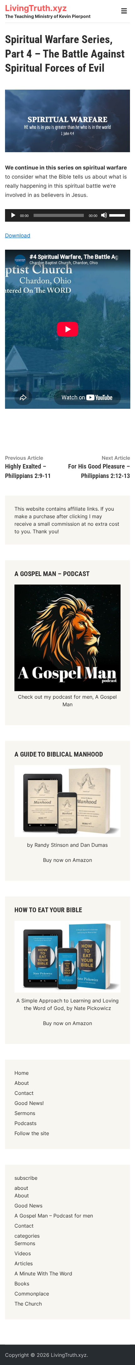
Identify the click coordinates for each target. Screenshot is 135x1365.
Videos (22, 1253)
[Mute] (104, 215)
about (21, 1188)
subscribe (25, 1178)
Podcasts (25, 1123)
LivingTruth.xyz (36, 8)
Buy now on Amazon (67, 860)
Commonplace (31, 1293)
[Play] (13, 215)
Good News (28, 1205)
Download (17, 235)
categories (27, 1236)
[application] (67, 215)
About (21, 1083)
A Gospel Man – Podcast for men (53, 1215)
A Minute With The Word (43, 1273)
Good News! (29, 1103)
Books (21, 1283)
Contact (24, 1093)
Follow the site (31, 1133)
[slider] (118, 214)
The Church (28, 1304)
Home (21, 1073)
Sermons (24, 1113)
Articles (23, 1263)
